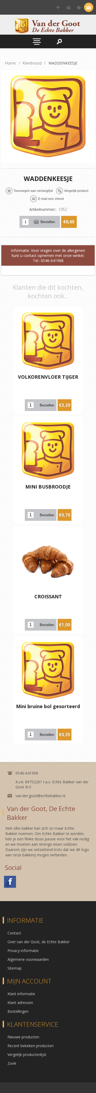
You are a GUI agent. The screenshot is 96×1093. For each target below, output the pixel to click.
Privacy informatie (23, 950)
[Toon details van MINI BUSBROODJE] (48, 450)
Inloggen (68, 7)
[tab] (47, 255)
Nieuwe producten (23, 1036)
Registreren (58, 7)
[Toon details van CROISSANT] (48, 560)
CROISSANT (48, 596)
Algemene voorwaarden (28, 959)
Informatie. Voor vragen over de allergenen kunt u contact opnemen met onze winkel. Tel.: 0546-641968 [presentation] (48, 255)
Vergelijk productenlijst (26, 1054)
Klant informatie (21, 993)
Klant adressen (20, 1002)
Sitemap (14, 968)
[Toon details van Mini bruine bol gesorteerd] (48, 670)
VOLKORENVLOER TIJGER (48, 377)
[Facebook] (10, 882)
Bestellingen (18, 1011)
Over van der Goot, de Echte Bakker (38, 941)
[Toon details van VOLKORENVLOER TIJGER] (48, 341)
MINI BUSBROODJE (48, 486)
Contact (14, 932)
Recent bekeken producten (30, 1045)
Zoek (11, 1063)
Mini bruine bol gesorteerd (48, 706)
